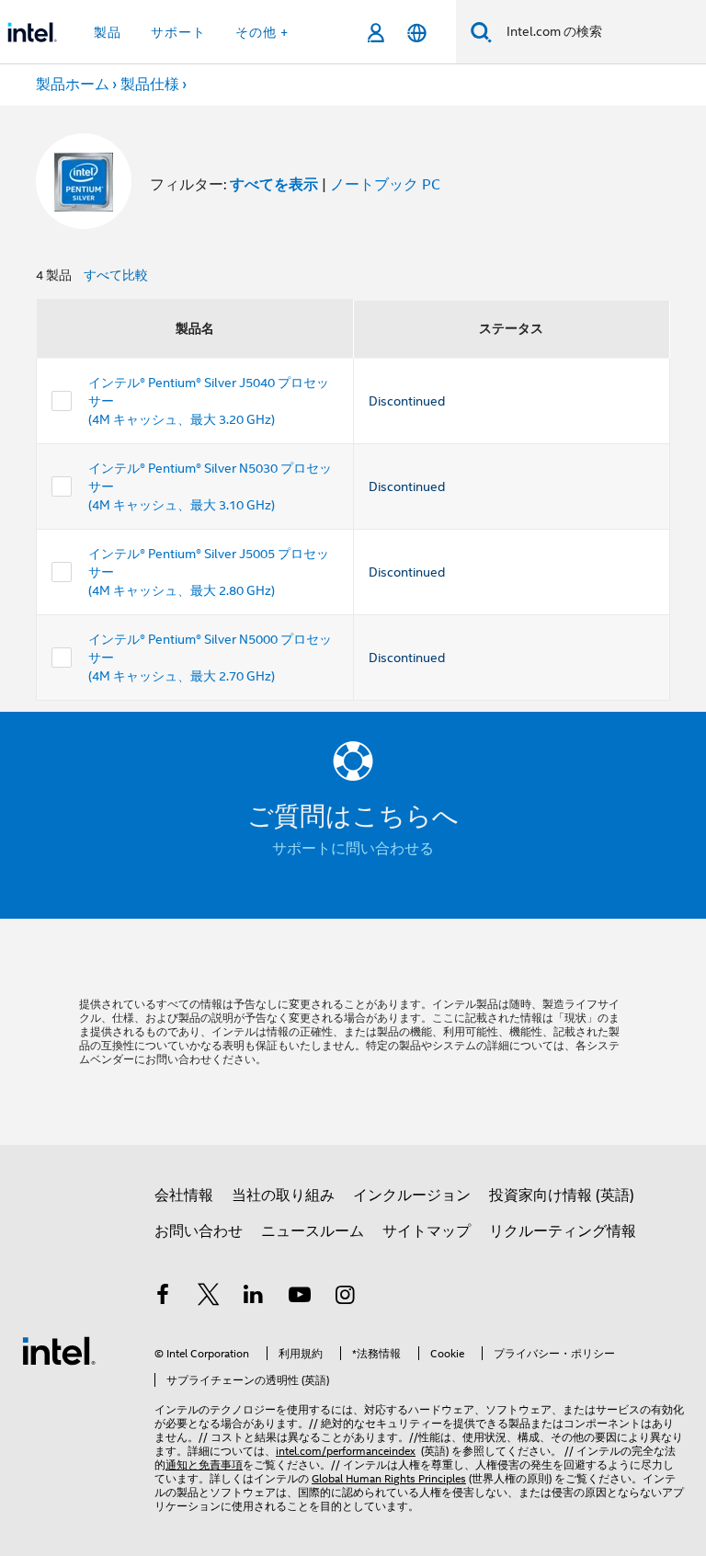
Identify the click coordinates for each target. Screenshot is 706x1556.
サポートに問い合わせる (353, 849)
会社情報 (183, 1195)
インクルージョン (412, 1195)
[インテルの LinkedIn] (253, 1297)
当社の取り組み (283, 1195)
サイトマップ (426, 1231)
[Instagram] (344, 1297)
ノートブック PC (385, 185)
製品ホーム (72, 84)
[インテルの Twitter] (208, 1297)
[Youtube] (299, 1297)
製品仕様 (149, 84)
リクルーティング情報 (562, 1231)
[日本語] (417, 32)
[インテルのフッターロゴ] (59, 1350)
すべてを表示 (274, 184)
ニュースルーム (312, 1231)
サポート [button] (178, 32)
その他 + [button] (262, 32)
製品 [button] (107, 32)
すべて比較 (116, 275)
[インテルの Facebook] (162, 1297)
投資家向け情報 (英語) (561, 1195)
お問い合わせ (198, 1231)
